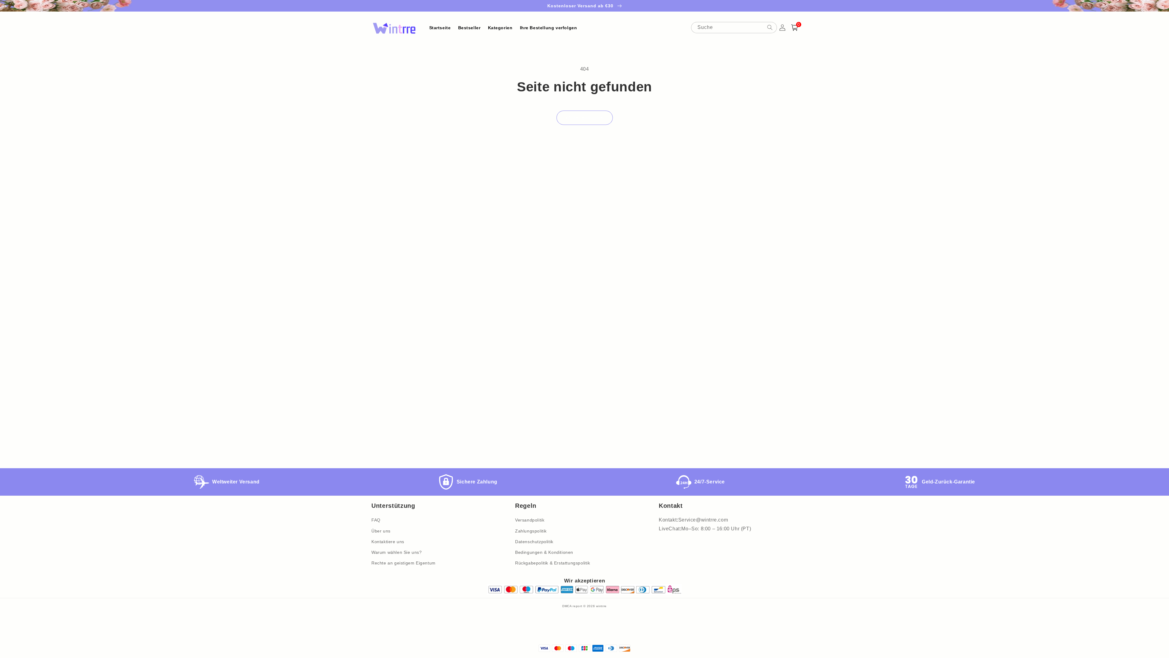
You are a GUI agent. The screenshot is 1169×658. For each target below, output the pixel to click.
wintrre (601, 606)
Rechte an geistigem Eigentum (403, 563)
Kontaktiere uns (387, 541)
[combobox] (734, 27)
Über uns (381, 531)
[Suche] (770, 27)
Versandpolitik (529, 520)
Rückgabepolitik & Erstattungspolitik (552, 563)
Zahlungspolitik (531, 531)
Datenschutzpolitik (534, 541)
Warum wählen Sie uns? (396, 552)
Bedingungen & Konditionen (544, 552)
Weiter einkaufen (585, 117)
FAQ (376, 520)
